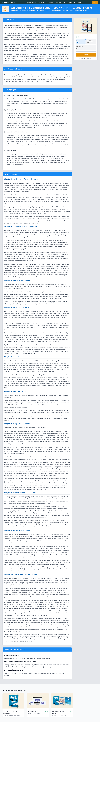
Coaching (72, 2)
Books (51, 2)
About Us (41, 2)
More (79, 2)
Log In (95, 2)
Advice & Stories (31, 2)
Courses (58, 2)
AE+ (65, 2)
